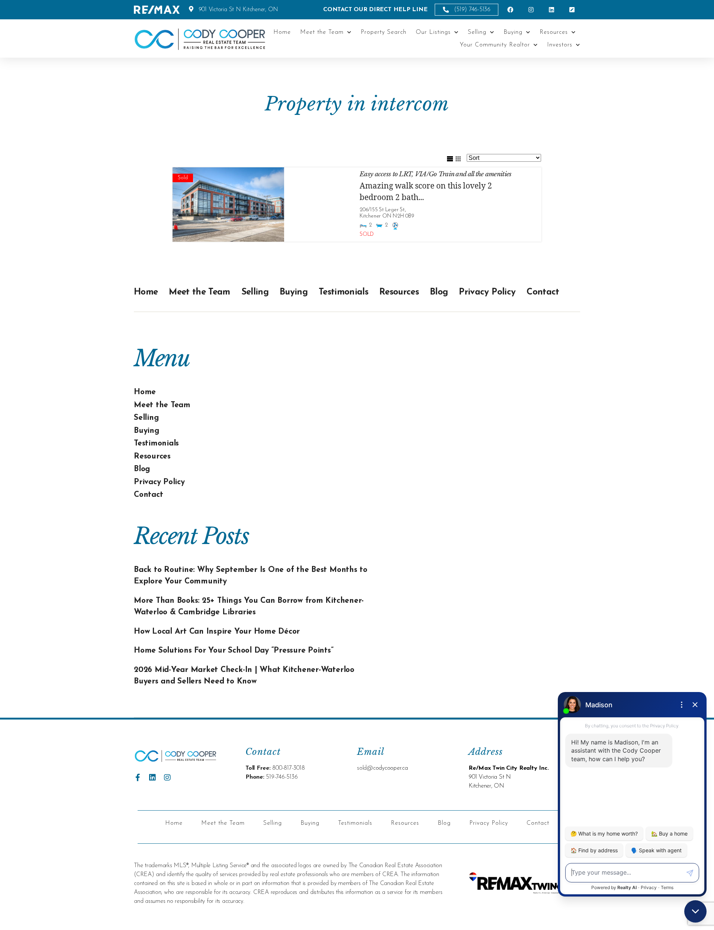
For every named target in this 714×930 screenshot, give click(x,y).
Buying (513, 32)
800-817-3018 (288, 768)
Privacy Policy (487, 292)
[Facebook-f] (137, 777)
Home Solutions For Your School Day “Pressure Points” (234, 650)
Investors (559, 45)
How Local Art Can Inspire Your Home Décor (217, 631)
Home (282, 32)
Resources (554, 32)
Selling (477, 32)
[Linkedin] (152, 777)
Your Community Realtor (495, 45)
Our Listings (433, 32)
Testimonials (343, 292)
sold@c (366, 768)
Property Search (383, 32)
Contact (543, 292)
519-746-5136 (282, 777)
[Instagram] (167, 777)
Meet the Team (322, 32)
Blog (439, 292)
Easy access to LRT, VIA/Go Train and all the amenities (435, 174)
